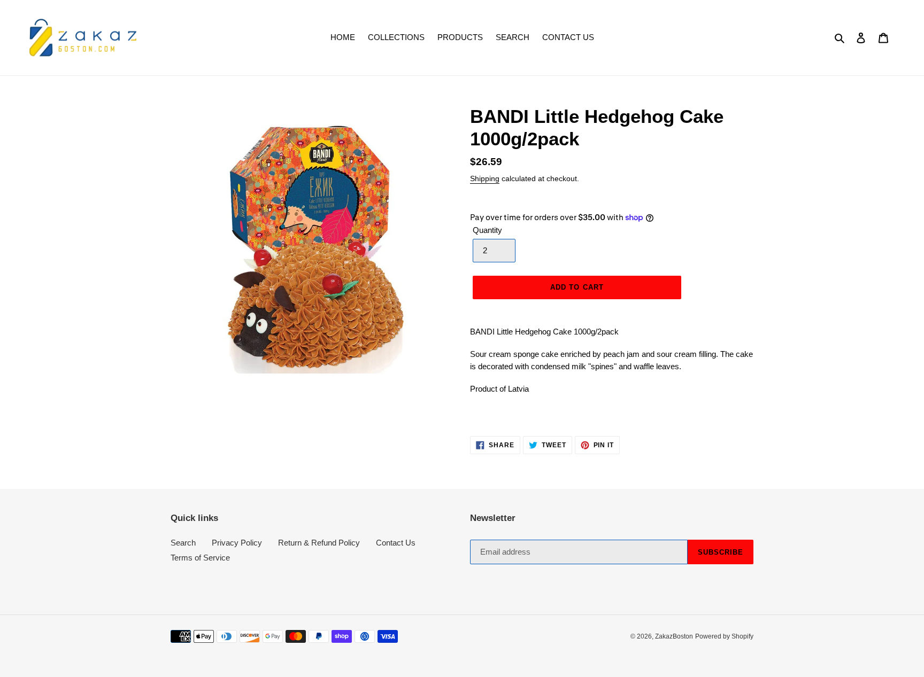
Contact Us (395, 542)
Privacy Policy (237, 542)
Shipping (484, 178)
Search (183, 542)
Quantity (487, 230)
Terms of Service (200, 557)
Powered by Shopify (724, 636)
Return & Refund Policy (319, 542)
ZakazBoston (674, 636)
